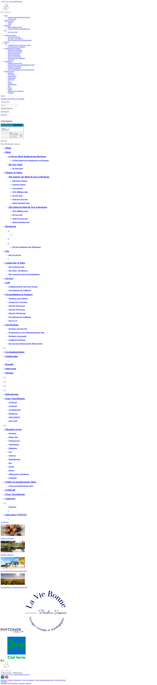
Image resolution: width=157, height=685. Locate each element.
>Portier (11, 467)
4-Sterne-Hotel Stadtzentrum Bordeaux (19, 17)
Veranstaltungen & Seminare (12, 48)
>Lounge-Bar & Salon (14, 263)
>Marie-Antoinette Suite (21, 203)
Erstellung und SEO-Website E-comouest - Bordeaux (16, 683)
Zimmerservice (12, 76)
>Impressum (10, 368)
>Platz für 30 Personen (16, 306)
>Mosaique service (13, 429)
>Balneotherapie (14, 459)
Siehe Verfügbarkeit (6, 121)
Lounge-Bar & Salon (10, 35)
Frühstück (11, 93)
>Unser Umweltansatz (14, 398)
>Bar (10, 463)
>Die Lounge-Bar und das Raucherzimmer (24, 274)
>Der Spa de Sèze (14, 255)
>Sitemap (8, 373)
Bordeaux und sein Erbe (15, 63)
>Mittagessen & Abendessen (18, 474)
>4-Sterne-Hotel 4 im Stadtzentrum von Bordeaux (30, 160)
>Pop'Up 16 (12, 321)
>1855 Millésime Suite (20, 192)
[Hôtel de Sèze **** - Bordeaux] (6, 671)
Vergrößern (4, 682)
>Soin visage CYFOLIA (15, 514)
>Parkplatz (12, 433)
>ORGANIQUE (14, 417)
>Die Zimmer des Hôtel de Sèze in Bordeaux (28, 177)
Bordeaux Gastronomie (14, 66)
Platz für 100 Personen (14, 56)
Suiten (10, 24)
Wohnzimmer (12, 78)
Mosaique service (9, 71)
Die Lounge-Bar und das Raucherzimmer (20, 40)
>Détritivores (13, 414)
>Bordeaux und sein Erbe (17, 329)
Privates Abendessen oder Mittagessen (19, 29)
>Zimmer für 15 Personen (17, 302)
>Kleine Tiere (13, 437)
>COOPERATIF (14, 410)
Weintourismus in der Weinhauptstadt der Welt (21, 65)
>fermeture (12, 507)
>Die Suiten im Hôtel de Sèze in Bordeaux (27, 207)
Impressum (4, 680)
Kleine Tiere (11, 74)
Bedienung (11, 79)
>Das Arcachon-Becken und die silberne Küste (25, 344)
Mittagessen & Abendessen (16, 91)
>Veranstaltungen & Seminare (18, 294)
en (3, 96)
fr (1, 96)
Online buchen (18, 1)
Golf (5, 43)
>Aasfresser (9, 498)
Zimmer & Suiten (9, 20)
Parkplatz (10, 73)
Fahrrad (10, 83)
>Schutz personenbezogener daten (20, 482)
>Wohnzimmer (13, 444)
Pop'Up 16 (11, 60)
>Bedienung (12, 448)
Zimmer (10, 22)
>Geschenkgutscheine (14, 352)
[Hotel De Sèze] (12, 138)
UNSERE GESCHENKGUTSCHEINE (12, 99)
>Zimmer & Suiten (13, 172)
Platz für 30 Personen (14, 53)
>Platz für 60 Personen (16, 310)
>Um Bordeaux (11, 325)
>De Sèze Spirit (15, 164)
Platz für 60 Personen (14, 55)
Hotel (6, 15)
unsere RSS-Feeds (60, 680)
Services (6, 42)
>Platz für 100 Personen (17, 313)
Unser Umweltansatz (28, 680)
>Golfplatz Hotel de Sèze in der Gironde (23, 287)
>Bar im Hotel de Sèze (16, 267)
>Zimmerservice (14, 441)
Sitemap (10, 680)
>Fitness (11, 470)
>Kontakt (8, 364)
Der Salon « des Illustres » (15, 38)
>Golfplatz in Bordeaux (17, 340)
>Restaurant (10, 226)
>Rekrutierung (11, 394)
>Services (8, 278)
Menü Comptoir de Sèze (15, 27)
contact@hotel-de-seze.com (22, 674)
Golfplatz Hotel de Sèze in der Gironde (19, 45)
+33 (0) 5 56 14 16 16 (7, 1)
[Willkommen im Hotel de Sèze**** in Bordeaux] (6, 12)
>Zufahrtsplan (11, 356)
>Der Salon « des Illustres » (18, 271)
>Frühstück (12, 478)
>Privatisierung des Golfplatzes (19, 290)
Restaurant (7, 25)
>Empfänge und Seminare (18, 298)
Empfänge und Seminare (15, 50)
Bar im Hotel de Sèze (14, 37)
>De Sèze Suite (17, 196)
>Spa (6, 251)
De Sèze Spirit (12, 19)
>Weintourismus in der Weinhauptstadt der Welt (26, 332)
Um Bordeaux (8, 61)
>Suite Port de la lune (20, 199)
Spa (5, 30)
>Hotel (7, 152)
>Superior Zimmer (19, 185)
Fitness (10, 89)
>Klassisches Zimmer (19, 181)
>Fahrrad (11, 456)
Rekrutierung (17, 680)
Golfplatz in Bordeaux (14, 68)
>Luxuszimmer (17, 188)
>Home (7, 148)
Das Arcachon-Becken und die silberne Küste (21, 70)
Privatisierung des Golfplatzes (16, 47)
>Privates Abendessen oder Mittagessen (26, 247)
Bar (9, 86)
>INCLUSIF (12, 421)
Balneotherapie (12, 84)
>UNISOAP (12, 402)
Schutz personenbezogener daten (44, 680)
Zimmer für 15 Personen (15, 52)
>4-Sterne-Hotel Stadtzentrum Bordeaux (27, 156)
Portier (10, 88)
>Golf (7, 282)
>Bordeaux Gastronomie (17, 336)
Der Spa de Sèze (13, 32)
